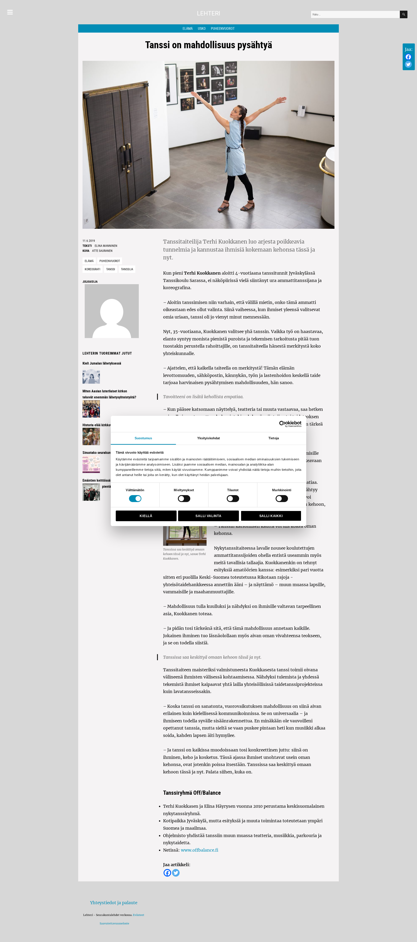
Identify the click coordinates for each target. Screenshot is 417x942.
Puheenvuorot (223, 28)
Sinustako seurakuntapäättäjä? (105, 452)
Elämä (188, 28)
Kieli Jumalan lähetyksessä (102, 363)
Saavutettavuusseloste (113, 923)
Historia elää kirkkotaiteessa (103, 425)
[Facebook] (408, 56)
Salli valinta (208, 516)
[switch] (184, 498)
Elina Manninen (106, 246)
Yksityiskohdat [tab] (208, 438)
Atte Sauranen (102, 251)
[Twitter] (408, 64)
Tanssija (127, 269)
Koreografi (92, 269)
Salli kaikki (271, 516)
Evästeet (138, 915)
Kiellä (146, 516)
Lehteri (208, 13)
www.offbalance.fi (199, 850)
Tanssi (110, 269)
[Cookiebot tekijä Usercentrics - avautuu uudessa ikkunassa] (282, 424)
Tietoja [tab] (273, 438)
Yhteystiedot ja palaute (113, 902)
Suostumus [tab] (143, 438)
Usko (202, 28)
